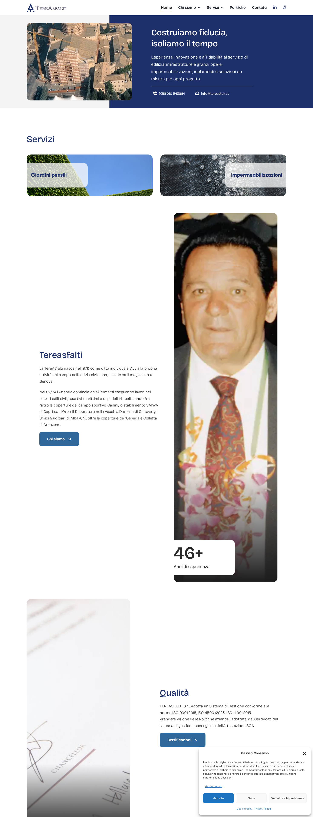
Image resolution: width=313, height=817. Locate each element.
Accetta (218, 798)
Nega (251, 798)
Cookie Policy (244, 808)
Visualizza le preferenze (287, 798)
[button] (304, 753)
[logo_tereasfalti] (47, 5)
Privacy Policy (262, 808)
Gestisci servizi (213, 786)
